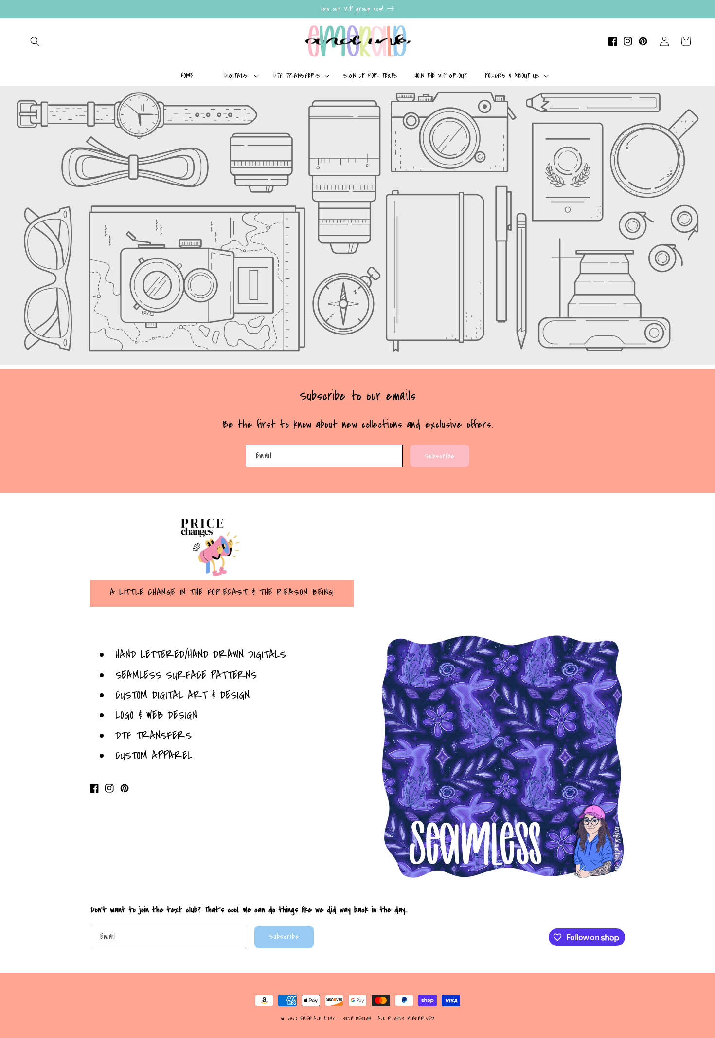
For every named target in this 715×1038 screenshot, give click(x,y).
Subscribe (440, 456)
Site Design (357, 1018)
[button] (35, 41)
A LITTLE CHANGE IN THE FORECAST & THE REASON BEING (222, 592)
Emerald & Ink (318, 1018)
